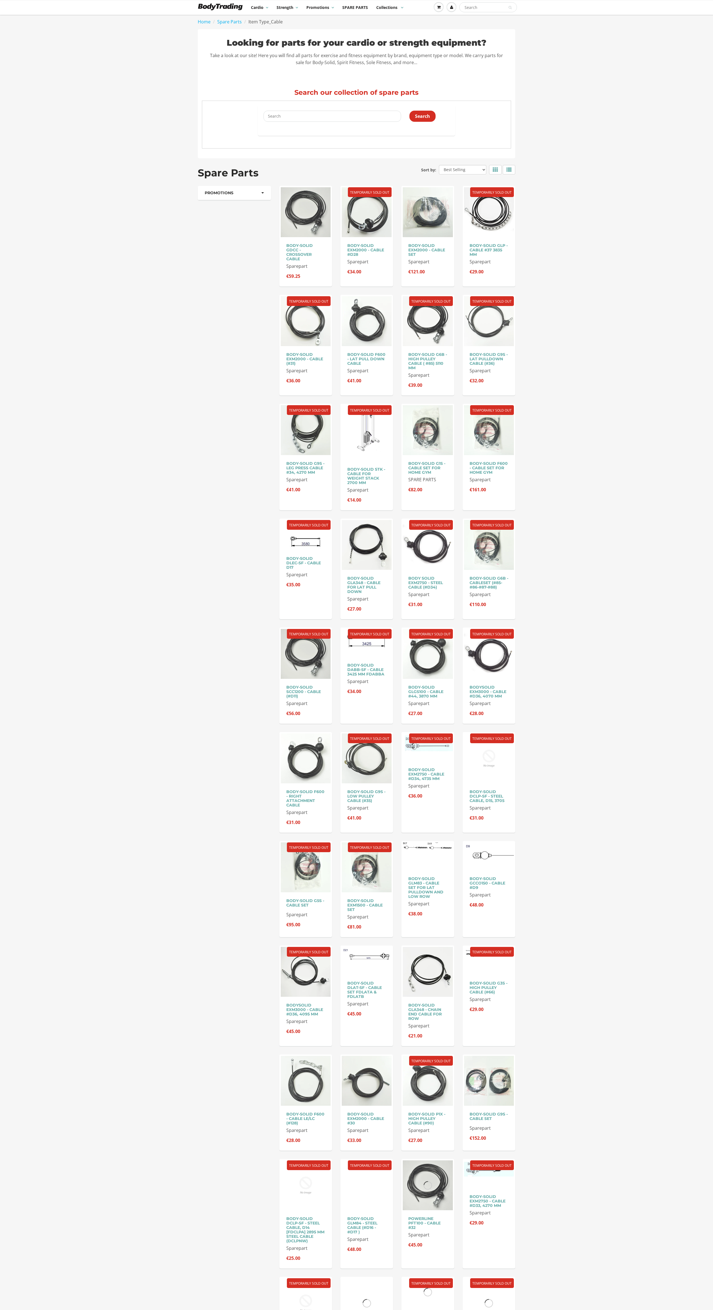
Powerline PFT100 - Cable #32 (424, 1223)
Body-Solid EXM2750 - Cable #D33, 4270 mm (488, 1201)
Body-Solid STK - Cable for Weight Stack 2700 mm (366, 476)
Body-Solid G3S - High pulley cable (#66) (488, 988)
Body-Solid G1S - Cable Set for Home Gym (426, 468)
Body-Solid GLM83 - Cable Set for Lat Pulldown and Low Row (425, 887)
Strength (285, 7)
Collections (387, 7)
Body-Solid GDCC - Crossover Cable (299, 252)
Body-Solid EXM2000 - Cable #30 (365, 1119)
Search (422, 116)
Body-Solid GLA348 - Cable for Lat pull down (363, 585)
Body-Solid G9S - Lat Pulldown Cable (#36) (489, 359)
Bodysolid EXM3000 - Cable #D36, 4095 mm (304, 1010)
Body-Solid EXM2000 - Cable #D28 (365, 250)
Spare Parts (229, 22)
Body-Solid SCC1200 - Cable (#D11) (303, 692)
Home (204, 22)
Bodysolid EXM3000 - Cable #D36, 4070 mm (488, 692)
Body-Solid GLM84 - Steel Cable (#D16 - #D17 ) (362, 1225)
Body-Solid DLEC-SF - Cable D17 (303, 563)
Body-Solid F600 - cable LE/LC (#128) (305, 1119)
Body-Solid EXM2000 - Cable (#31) (304, 359)
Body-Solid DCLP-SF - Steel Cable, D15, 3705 (487, 796)
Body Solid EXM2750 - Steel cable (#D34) (425, 583)
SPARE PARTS (355, 7)
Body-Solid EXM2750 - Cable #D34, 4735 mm (426, 774)
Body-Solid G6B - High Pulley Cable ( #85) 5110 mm (427, 361)
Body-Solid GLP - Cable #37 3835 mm (489, 250)
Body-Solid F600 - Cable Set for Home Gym (489, 468)
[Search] (510, 7)
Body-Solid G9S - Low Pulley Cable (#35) (366, 796)
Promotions (317, 7)
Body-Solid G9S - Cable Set (489, 1116)
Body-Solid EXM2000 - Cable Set (426, 250)
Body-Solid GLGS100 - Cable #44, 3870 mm (425, 692)
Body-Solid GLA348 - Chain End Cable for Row (425, 1012)
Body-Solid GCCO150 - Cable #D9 (487, 883)
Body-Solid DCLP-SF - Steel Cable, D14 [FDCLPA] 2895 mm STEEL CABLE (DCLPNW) (305, 1229)
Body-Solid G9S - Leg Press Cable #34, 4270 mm (305, 468)
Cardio (257, 7)
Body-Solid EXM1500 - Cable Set (365, 905)
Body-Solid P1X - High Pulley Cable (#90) (426, 1119)
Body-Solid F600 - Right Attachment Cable (305, 798)
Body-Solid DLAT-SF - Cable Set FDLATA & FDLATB (364, 990)
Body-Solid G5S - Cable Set (305, 903)
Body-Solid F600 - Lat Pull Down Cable (366, 359)
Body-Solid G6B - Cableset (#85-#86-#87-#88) (489, 583)
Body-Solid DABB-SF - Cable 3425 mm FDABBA (365, 670)
